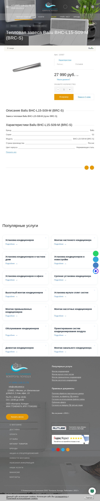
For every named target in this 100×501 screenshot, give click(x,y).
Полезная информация (22, 463)
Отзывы (14, 439)
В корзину (64, 97)
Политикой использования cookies (22, 498)
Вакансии (15, 472)
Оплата (13, 434)
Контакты (15, 477)
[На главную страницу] (50, 6)
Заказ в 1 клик (84, 97)
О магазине (16, 425)
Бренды (13, 449)
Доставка (15, 429)
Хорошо (89, 497)
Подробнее (10, 244)
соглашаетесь (61, 497)
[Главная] (7, 25)
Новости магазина (20, 458)
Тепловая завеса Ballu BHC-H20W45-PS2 (23, 197)
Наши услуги (16, 468)
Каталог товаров (19, 444)
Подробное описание (50, 205)
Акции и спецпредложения (24, 453)
